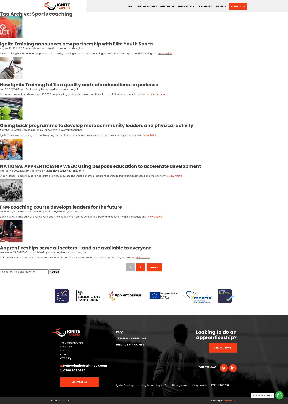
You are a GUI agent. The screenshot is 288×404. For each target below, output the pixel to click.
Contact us (238, 6)
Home (131, 6)
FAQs (120, 332)
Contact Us (79, 382)
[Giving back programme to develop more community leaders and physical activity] (11, 118)
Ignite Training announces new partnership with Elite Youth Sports (77, 44)
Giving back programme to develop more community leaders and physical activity (96, 125)
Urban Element (229, 400)
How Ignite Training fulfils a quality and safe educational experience (79, 84)
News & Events (186, 6)
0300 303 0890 (74, 370)
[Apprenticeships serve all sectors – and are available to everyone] (11, 240)
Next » (154, 267)
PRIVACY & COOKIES (130, 344)
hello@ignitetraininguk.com (85, 365)
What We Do (167, 6)
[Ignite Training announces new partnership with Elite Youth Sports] (11, 36)
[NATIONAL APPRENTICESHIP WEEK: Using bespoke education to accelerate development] (11, 159)
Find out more (222, 347)
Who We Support (146, 6)
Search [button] (54, 271)
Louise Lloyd (51, 48)
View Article (165, 53)
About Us (221, 6)
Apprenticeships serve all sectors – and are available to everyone (76, 248)
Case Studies (205, 6)
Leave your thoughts (71, 48)
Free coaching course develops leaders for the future (61, 207)
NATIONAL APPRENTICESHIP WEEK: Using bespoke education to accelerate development (100, 166)
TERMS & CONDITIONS (131, 338)
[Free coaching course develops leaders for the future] (11, 199)
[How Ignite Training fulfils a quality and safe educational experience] (11, 77)
